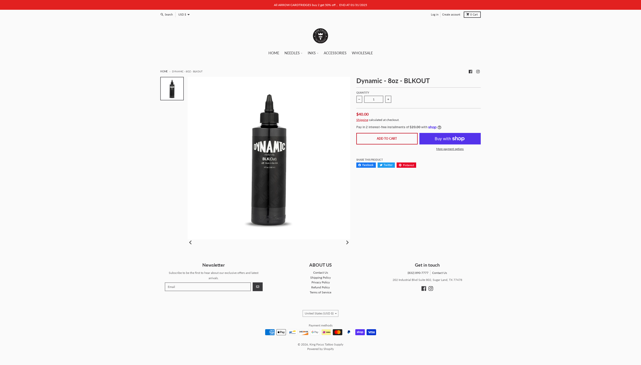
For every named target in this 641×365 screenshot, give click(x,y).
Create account (451, 14)
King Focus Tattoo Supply (326, 344)
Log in (434, 14)
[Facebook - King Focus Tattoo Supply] (470, 71)
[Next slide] (347, 242)
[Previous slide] (191, 242)
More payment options (450, 148)
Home (164, 71)
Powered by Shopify (320, 349)
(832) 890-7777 (418, 273)
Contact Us (439, 273)
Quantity (362, 92)
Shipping (362, 120)
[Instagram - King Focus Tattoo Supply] (478, 71)
